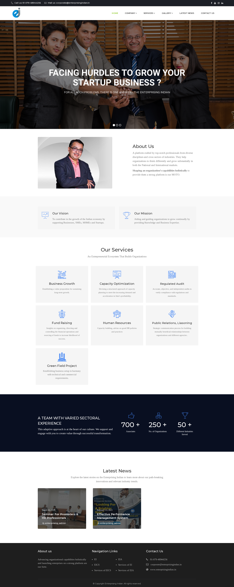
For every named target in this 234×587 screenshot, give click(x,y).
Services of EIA (126, 570)
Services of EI (125, 564)
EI (95, 559)
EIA (120, 559)
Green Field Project (62, 366)
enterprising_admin (55, 523)
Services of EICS (102, 570)
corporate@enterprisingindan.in (73, 2)
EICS (97, 564)
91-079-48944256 (31, 2)
